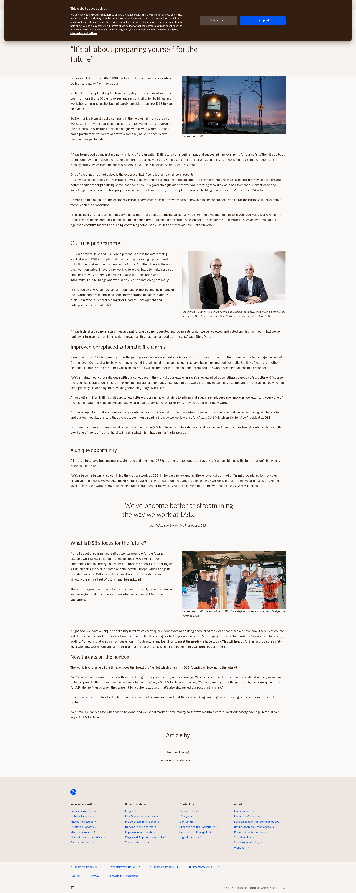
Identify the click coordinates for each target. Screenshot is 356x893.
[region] (178, 20)
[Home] (73, 792)
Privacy (94, 876)
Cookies (75, 876)
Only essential (218, 20)
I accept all (262, 20)
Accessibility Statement (123, 876)
